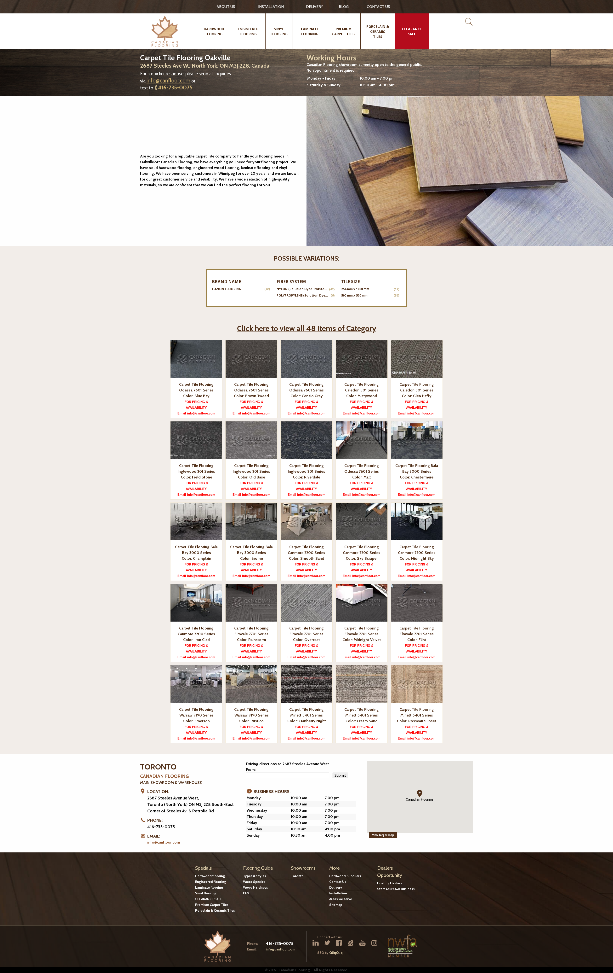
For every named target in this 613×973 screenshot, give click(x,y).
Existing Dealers (389, 883)
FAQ (246, 893)
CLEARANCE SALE (208, 899)
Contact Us (337, 882)
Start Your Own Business (396, 889)
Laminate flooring (209, 887)
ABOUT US (225, 6)
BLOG (344, 6)
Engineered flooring (210, 882)
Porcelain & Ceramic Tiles (215, 910)
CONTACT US (378, 6)
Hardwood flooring (210, 876)
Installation (271, 6)
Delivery (314, 6)
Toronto (297, 876)
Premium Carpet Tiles (211, 905)
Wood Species (254, 882)
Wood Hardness (255, 887)
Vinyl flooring (205, 893)
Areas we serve (340, 899)
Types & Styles (254, 876)
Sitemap (335, 905)
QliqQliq (336, 952)
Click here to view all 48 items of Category (306, 328)
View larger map (383, 835)
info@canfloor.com (168, 80)
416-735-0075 (175, 87)
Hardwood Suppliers (345, 876)
